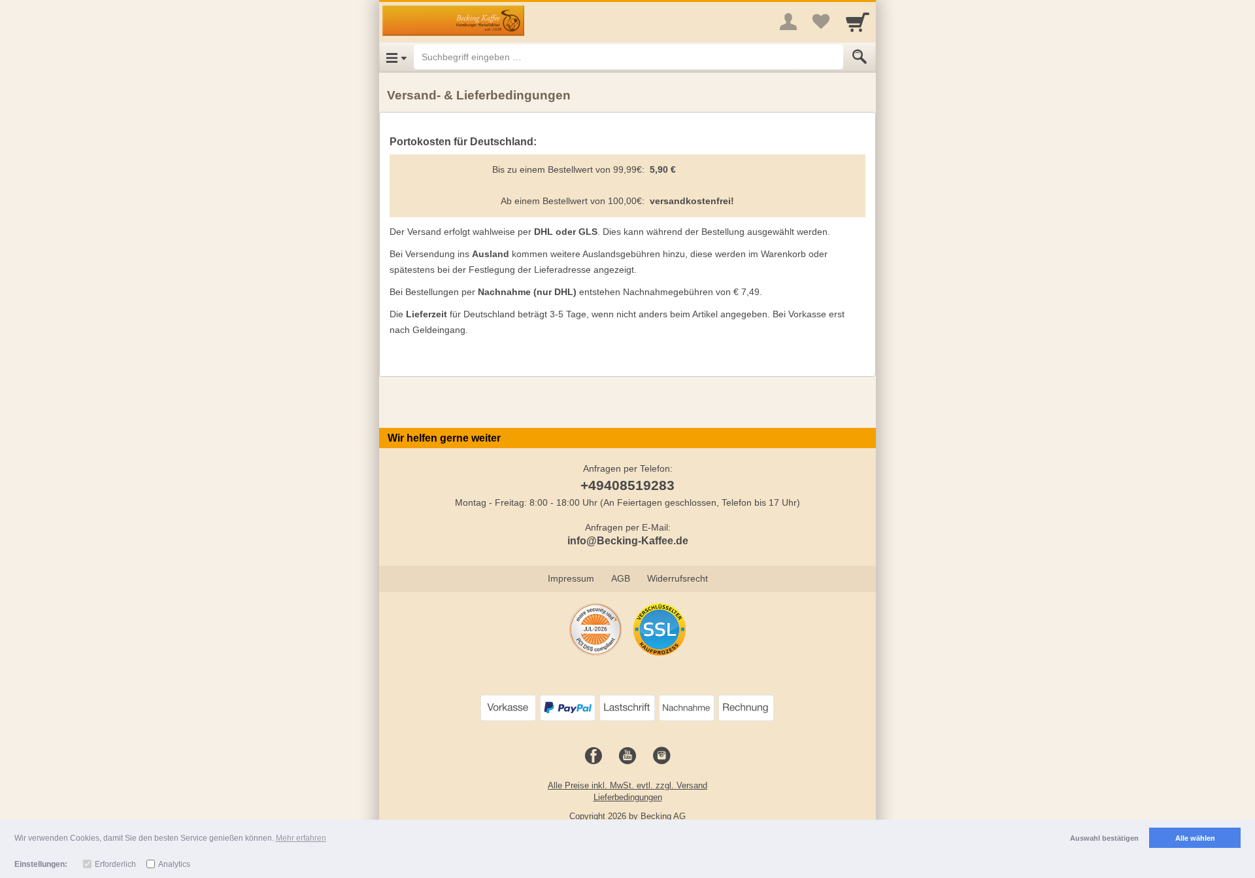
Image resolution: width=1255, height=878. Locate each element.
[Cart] (857, 22)
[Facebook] (594, 756)
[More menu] (788, 22)
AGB (620, 578)
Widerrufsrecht (677, 578)
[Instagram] (661, 756)
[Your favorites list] (821, 22)
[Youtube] (627, 756)
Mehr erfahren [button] (301, 838)
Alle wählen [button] (1195, 838)
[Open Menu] (396, 57)
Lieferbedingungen (628, 797)
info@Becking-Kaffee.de (627, 540)
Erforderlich (115, 864)
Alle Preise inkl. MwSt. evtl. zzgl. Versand (627, 785)
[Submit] (859, 56)
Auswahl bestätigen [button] (1104, 838)
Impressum (571, 578)
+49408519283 (627, 485)
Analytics (174, 864)
